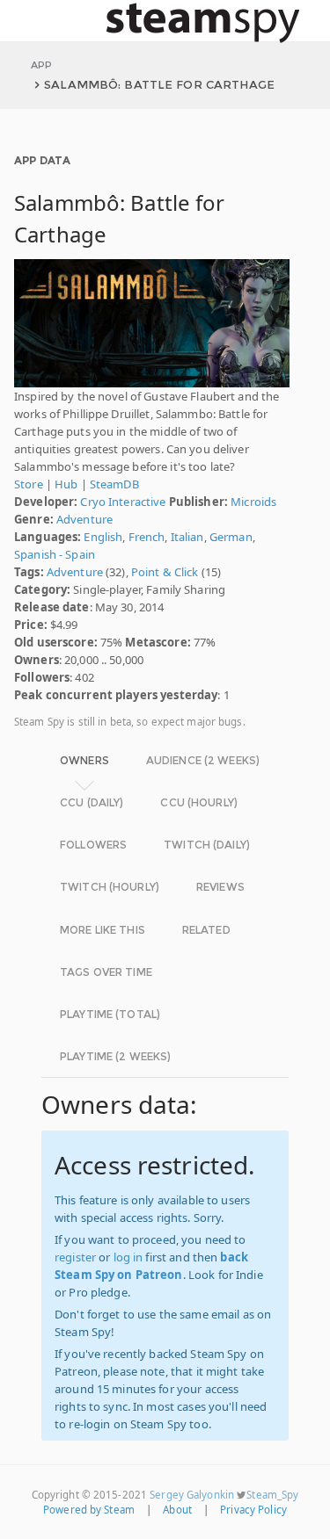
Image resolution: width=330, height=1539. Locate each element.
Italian (187, 537)
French (146, 537)
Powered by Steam (89, 1509)
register (75, 1257)
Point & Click (165, 572)
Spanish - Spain (54, 554)
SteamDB (114, 484)
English (103, 537)
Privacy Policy (253, 1509)
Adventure (84, 519)
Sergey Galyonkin (192, 1494)
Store (28, 484)
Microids (253, 501)
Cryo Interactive (122, 501)
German (231, 537)
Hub (66, 484)
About (177, 1509)
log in (128, 1257)
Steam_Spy (272, 1494)
